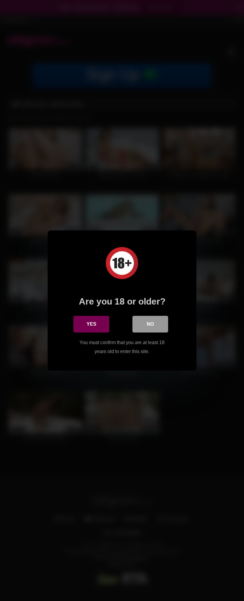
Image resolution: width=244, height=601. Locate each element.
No (150, 324)
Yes (91, 324)
